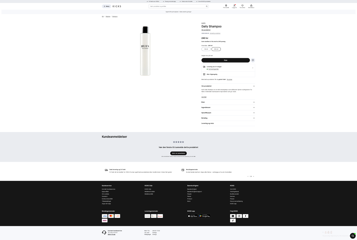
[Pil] (253, 176)
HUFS (203, 23)
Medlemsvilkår (149, 194)
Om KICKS (233, 189)
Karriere (232, 196)
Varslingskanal (234, 191)
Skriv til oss (111, 234)
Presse (232, 199)
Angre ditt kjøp (106, 203)
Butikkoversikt (234, 194)
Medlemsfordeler (150, 191)
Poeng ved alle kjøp (170, 1)
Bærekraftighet (192, 189)
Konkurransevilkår (107, 199)
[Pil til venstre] (247, 176)
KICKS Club (148, 189)
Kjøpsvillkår (105, 191)
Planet (189, 196)
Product (189, 199)
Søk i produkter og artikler (158, 6)
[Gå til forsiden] (117, 6)
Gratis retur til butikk (187, 1)
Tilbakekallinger (106, 201)
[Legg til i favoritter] (253, 60)
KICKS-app (233, 203)
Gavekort (105, 196)
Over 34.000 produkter (204, 1)
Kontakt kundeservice (108, 189)
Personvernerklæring (236, 201)
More (188, 201)
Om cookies (105, 194)
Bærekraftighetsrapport (194, 191)
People (189, 194)
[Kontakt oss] (353, 236)
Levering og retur (207, 123)
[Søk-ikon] (206, 6)
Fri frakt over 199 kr (154, 1)
